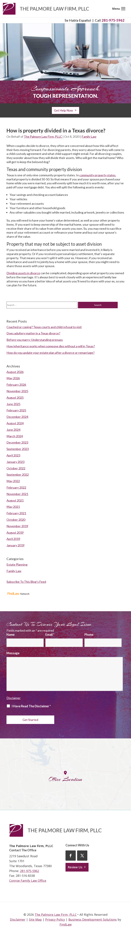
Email (49, 634)
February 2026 (16, 384)
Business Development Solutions (92, 919)
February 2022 (16, 487)
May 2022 (13, 481)
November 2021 (17, 494)
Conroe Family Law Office (27, 881)
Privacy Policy (55, 919)
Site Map (35, 919)
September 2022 (17, 474)
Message (12, 653)
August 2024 (15, 423)
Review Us (75, 867)
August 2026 (15, 372)
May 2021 (13, 507)
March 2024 (14, 436)
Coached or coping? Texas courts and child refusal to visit (44, 327)
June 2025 (13, 404)
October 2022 (15, 468)
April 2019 (13, 539)
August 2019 (15, 532)
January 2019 (15, 545)
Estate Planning (16, 564)
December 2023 (17, 442)
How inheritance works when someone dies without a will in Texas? (50, 346)
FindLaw (66, 924)
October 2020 (15, 519)
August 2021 (15, 500)
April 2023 (13, 455)
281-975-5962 (113, 20)
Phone (88, 634)
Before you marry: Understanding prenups (34, 340)
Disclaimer (13, 698)
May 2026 (13, 378)
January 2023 (15, 462)
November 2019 (17, 526)
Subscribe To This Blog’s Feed (26, 582)
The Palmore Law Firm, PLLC (43, 136)
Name (10, 634)
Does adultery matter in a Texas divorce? (33, 333)
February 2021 (16, 513)
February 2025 (16, 410)
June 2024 (13, 430)
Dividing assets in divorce (23, 273)
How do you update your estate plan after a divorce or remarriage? (50, 352)
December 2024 (17, 417)
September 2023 (17, 449)
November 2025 (17, 391)
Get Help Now (63, 110)
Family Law (89, 136)
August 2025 (15, 397)
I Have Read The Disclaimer (31, 706)
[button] (119, 8)
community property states (97, 175)
